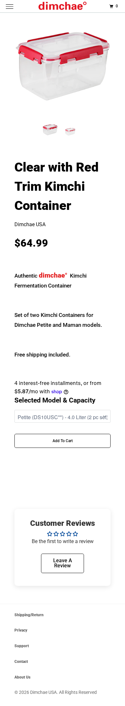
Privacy (20, 630)
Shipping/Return (29, 615)
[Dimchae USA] (62, 6)
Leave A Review (62, 563)
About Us (22, 677)
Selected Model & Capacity (55, 400)
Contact (21, 661)
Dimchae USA (43, 692)
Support (21, 646)
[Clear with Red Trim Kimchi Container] (62, 66)
